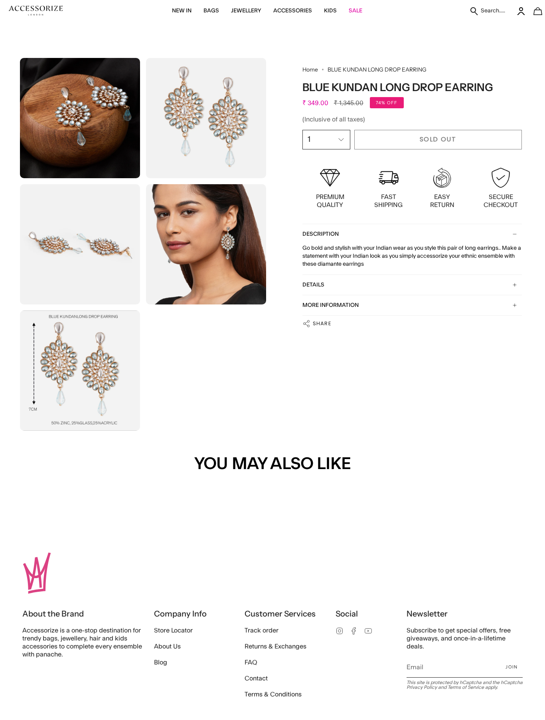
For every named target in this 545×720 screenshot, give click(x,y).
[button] (181, 11)
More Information (330, 305)
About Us (167, 646)
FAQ (251, 662)
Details (313, 285)
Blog (160, 662)
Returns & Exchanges (275, 646)
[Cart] (533, 11)
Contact (256, 678)
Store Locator (173, 630)
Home (310, 69)
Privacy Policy (422, 687)
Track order (261, 630)
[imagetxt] (36, 11)
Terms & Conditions (273, 694)
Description (320, 234)
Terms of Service (466, 687)
